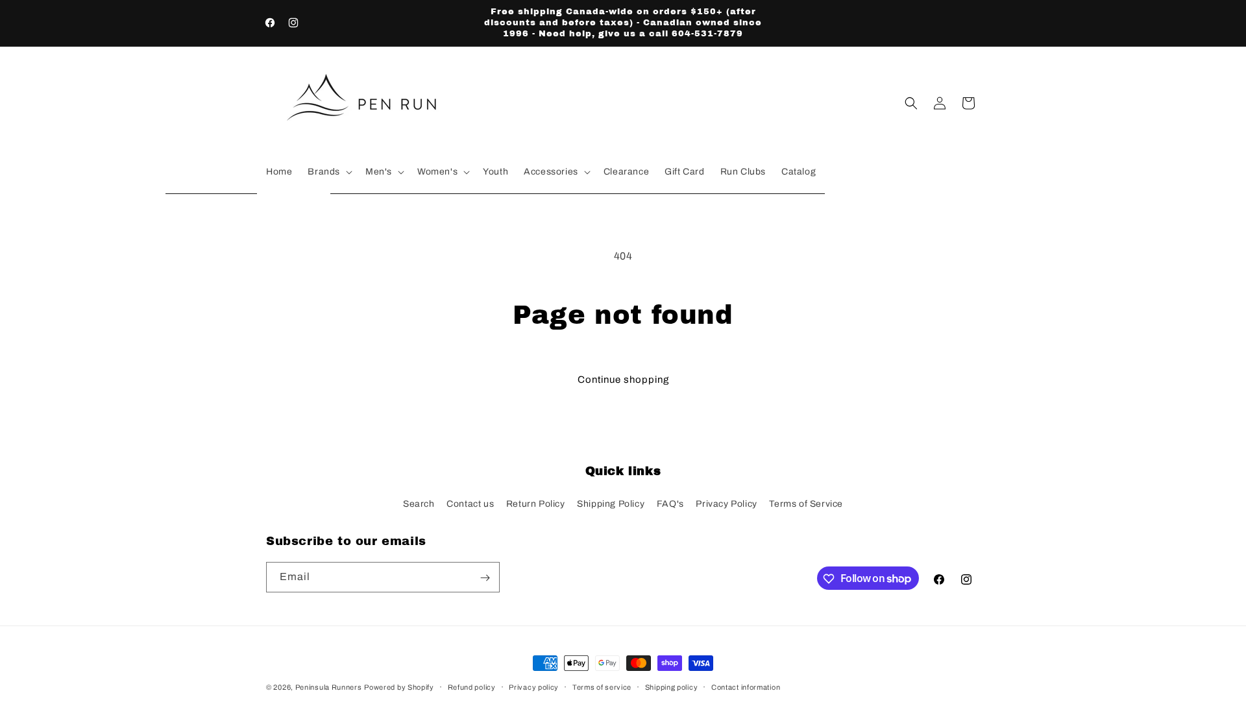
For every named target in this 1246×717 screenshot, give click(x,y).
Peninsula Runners (328, 687)
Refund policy (472, 686)
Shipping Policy (610, 503)
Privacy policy (534, 686)
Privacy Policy (726, 503)
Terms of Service (806, 503)
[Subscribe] (484, 578)
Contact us (470, 503)
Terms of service (601, 686)
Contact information (745, 686)
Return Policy (535, 503)
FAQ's (670, 503)
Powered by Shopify (399, 687)
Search (419, 503)
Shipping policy (671, 686)
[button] (329, 172)
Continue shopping (623, 379)
